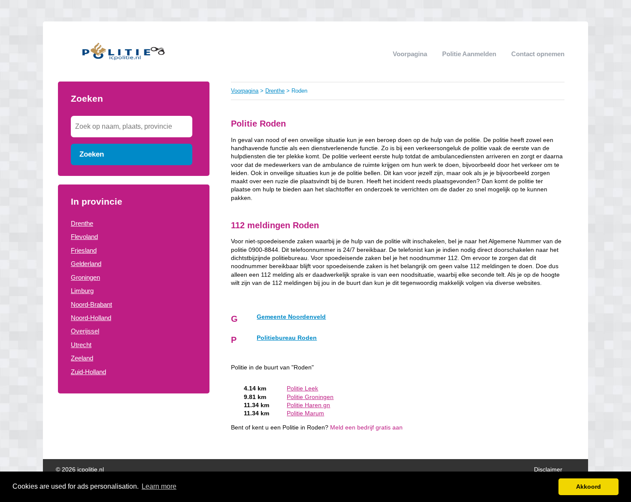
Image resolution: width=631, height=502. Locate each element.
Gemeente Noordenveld (291, 317)
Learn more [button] (159, 486)
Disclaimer (548, 469)
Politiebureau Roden (287, 338)
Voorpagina (410, 53)
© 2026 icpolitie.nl (80, 469)
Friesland (84, 250)
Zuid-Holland (88, 371)
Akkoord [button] (588, 486)
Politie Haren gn (308, 405)
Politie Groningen (310, 397)
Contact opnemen (537, 53)
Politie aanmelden (469, 53)
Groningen (85, 277)
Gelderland (86, 263)
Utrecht (81, 344)
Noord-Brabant (91, 304)
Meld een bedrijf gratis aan (366, 427)
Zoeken (91, 154)
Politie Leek (302, 388)
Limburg (82, 290)
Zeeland (82, 358)
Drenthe (82, 223)
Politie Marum (305, 413)
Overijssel (85, 331)
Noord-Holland (91, 317)
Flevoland (84, 236)
